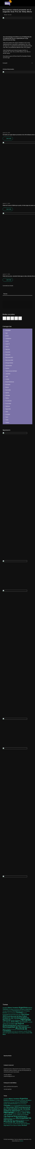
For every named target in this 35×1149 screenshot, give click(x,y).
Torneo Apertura (22, 1032)
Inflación (8, 1022)
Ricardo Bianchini (15, 1031)
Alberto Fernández (13, 1007)
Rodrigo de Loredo (22, 1031)
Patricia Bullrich (16, 1120)
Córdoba (19, 1013)
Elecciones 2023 (9, 360)
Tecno (6, 417)
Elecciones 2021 (9, 357)
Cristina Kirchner (13, 1103)
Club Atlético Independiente (25, 1009)
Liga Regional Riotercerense (13, 1116)
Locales (7, 379)
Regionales (8, 409)
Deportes (7, 349)
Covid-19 (7, 344)
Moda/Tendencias (9, 381)
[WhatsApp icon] (14, 1143)
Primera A (13, 1029)
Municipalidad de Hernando (15, 1027)
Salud (6, 411)
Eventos (7, 368)
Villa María (24, 1125)
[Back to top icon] (17, 1137)
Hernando (26, 1019)
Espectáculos (8, 365)
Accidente (5, 1007)
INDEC (4, 1022)
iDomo (21, 1141)
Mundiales (7, 384)
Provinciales (8, 403)
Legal (6, 376)
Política (7, 398)
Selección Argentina (7, 1032)
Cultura (7, 346)
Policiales (7, 395)
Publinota (7, 406)
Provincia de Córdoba (14, 1122)
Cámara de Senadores (11, 1012)
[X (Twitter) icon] (17, 1143)
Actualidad (7, 330)
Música (7, 387)
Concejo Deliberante (7, 1011)
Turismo (7, 422)
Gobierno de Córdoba (12, 1018)
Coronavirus (16, 1011)
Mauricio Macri (25, 1025)
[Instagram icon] (21, 1143)
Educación (7, 354)
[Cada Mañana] (8, 5)
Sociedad (7, 414)
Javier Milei (14, 1022)
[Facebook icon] (15, 1143)
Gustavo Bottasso (15, 1020)
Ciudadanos (8, 338)
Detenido (25, 1012)
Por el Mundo (8, 400)
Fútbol (24, 1016)
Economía (7, 352)
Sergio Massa (15, 1032)
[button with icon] (4, 318)
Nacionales (8, 390)
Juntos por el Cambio (8, 1023)
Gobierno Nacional (12, 1111)
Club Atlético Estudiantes (14, 1009)
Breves (7, 335)
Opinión (7, 392)
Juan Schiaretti (23, 1022)
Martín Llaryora (17, 1025)
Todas (6, 419)
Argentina (23, 1007)
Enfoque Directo (9, 362)
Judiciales (7, 373)
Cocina (7, 341)
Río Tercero (28, 1031)
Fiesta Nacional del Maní (11, 371)
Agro (6, 333)
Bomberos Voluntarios (9, 1100)
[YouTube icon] (19, 1143)
